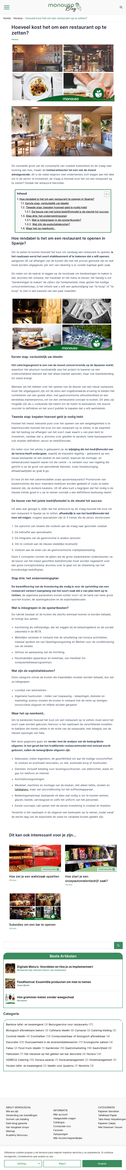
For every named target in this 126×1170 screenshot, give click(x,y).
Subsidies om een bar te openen (32, 924)
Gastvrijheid (100, 1048)
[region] (63, 1158)
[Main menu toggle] (7, 7)
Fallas (9, 1048)
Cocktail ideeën (15, 1036)
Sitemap (10, 1131)
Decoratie (12, 1042)
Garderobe (52, 1048)
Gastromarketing (75, 1048)
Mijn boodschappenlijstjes (67, 1138)
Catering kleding (101, 1030)
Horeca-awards (44, 1059)
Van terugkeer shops (17, 1127)
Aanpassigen (60, 1134)
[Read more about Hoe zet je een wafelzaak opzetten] (35, 858)
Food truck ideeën (29, 1048)
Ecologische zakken (96, 1042)
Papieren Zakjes (107, 1123)
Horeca (17, 18)
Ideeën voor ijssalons (61, 1065)
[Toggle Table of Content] (105, 194)
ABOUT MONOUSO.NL (18, 1107)
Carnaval (80, 1030)
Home (7, 18)
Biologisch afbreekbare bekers (25, 1030)
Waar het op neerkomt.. (40, 228)
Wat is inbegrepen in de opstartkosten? (56, 220)
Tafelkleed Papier (107, 1115)
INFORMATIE (60, 1110)
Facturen (58, 1130)
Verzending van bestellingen (21, 1115)
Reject (62, 1163)
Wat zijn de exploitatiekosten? (51, 224)
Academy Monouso (17, 1135)
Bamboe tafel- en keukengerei (24, 1024)
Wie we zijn (12, 1111)
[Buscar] (118, 945)
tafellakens (21, 789)
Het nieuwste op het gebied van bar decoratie (52, 1054)
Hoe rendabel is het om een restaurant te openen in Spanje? (57, 199)
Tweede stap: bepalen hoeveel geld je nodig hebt (56, 207)
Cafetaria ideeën (59, 1030)
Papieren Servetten (108, 1111)
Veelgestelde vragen (64, 1118)
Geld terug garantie (16, 1123)
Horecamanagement (71, 1059)
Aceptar (102, 1163)
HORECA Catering (17, 1059)
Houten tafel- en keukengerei (24, 1065)
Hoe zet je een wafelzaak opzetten (34, 876)
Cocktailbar (38, 1036)
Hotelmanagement (100, 1059)
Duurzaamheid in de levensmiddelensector (51, 1042)
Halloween (12, 1054)
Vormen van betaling (17, 1119)
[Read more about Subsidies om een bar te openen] (35, 906)
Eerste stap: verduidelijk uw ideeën (47, 203)
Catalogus (59, 1122)
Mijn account (60, 1114)
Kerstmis (84, 1065)
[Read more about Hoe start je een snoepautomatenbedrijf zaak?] (91, 858)
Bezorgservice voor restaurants (68, 1024)
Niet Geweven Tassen (110, 1127)
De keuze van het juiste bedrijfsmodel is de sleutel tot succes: (70, 211)
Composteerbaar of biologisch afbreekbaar (78, 1036)
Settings (21, 1163)
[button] (121, 7)
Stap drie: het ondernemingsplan (46, 215)
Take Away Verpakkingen (112, 1119)
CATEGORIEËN (106, 1107)
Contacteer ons (62, 1126)
